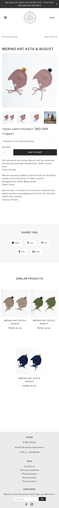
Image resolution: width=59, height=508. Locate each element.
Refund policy (29, 477)
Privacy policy (30, 481)
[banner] (29, 18)
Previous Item (11, 37)
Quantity (6, 147)
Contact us (29, 466)
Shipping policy (29, 474)
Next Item (49, 37)
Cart (52, 18)
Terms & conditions (29, 470)
